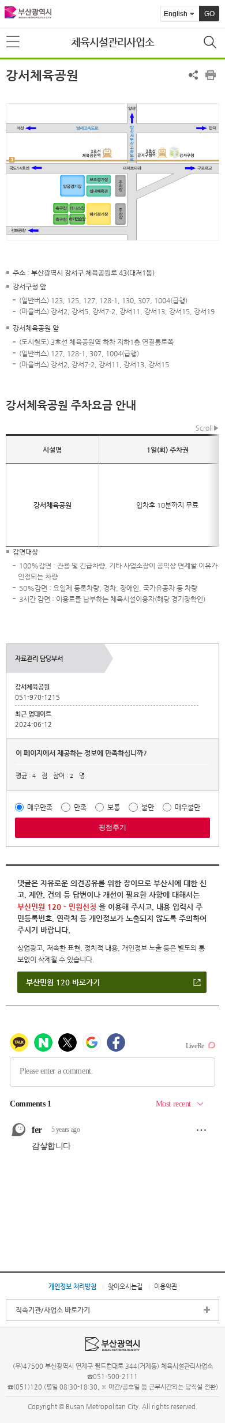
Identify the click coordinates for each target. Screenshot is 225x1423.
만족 (80, 807)
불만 (147, 807)
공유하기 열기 (193, 75)
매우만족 (39, 807)
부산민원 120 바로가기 (63, 982)
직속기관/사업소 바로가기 (53, 1310)
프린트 (210, 75)
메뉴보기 (14, 42)
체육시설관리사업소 (112, 42)
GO (209, 14)
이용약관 (165, 1286)
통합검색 (211, 43)
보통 (113, 807)
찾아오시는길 (125, 1286)
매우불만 (187, 807)
